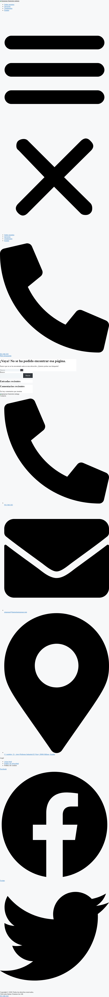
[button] (54, 122)
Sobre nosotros (9, 4)
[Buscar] (21, 370)
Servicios (7, 6)
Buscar (2, 372)
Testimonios (8, 8)
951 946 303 (4, 996)
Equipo (6, 10)
